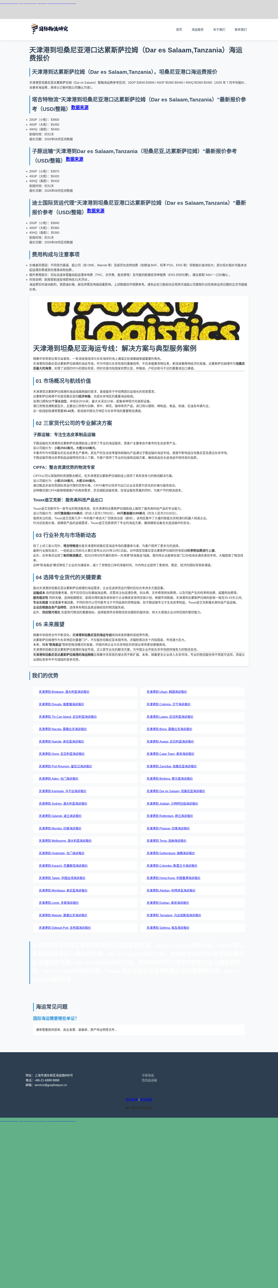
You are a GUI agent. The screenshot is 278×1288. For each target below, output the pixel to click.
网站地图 (146, 1099)
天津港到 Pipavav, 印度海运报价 (168, 828)
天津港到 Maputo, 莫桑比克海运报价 (63, 915)
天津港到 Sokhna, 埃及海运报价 (168, 927)
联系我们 (241, 29)
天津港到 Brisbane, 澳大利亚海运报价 (64, 691)
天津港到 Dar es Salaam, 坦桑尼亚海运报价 (176, 791)
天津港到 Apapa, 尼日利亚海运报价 (170, 741)
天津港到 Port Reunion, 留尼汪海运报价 (65, 766)
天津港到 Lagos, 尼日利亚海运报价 (170, 716)
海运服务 (198, 29)
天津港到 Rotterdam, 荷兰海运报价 (170, 816)
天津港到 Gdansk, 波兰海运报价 (60, 816)
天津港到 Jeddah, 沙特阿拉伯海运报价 (172, 803)
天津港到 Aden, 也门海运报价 (58, 778)
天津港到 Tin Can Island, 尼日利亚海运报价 (68, 716)
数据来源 (80, 107)
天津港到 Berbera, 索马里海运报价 (170, 778)
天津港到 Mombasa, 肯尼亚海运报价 (63, 890)
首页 (179, 29)
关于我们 (219, 29)
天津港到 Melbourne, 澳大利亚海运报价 (65, 840)
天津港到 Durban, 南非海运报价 (168, 902)
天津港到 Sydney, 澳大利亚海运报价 (63, 803)
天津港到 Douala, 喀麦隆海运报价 (61, 704)
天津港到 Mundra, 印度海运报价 (60, 828)
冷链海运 (148, 1075)
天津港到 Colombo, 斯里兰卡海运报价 (172, 865)
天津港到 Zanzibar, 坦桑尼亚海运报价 (172, 766)
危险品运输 (149, 1080)
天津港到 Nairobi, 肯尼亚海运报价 (61, 741)
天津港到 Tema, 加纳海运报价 (166, 840)
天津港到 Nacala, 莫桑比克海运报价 (63, 729)
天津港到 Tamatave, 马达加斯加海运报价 (174, 915)
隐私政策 (132, 1099)
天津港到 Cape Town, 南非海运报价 (170, 753)
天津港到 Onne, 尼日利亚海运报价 (62, 753)
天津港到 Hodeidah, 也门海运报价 (62, 853)
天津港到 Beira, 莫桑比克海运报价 (169, 729)
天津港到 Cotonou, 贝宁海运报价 (169, 704)
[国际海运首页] (50, 37)
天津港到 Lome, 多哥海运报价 (59, 902)
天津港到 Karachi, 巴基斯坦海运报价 (63, 865)
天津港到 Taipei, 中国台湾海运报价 (62, 878)
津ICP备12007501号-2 (139, 1107)
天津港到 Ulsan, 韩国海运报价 (167, 691)
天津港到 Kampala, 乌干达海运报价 (62, 791)
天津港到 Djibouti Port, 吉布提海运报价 (65, 927)
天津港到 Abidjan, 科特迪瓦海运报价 (171, 890)
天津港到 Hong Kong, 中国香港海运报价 (173, 878)
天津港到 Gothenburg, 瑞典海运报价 (171, 853)
